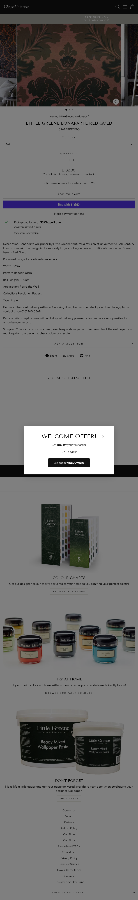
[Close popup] (103, 437)
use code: (69, 462)
